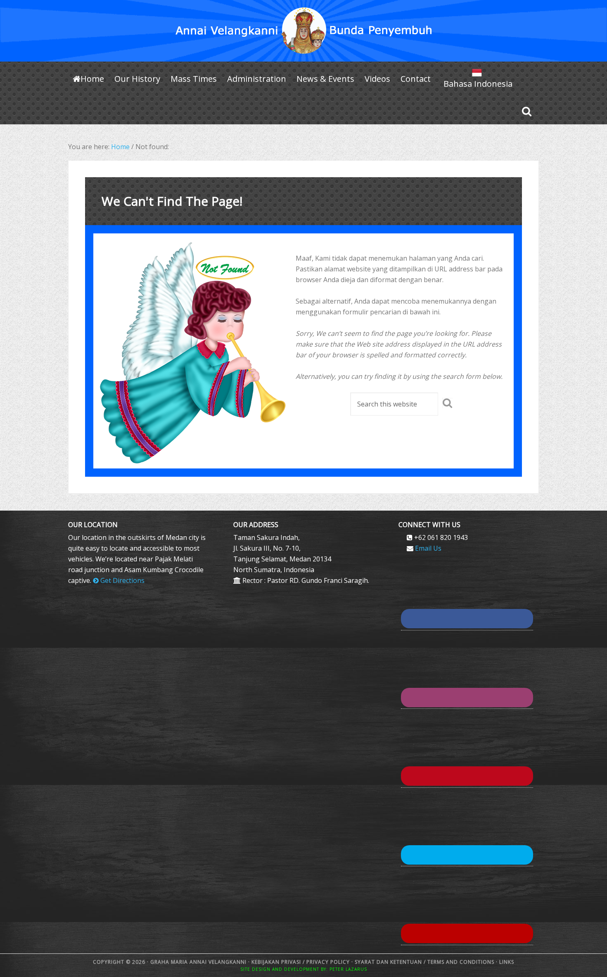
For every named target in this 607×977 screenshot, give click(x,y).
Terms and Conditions (460, 961)
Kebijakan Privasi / (278, 961)
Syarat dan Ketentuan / (390, 961)
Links (506, 961)
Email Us (428, 548)
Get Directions (122, 580)
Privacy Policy (328, 961)
